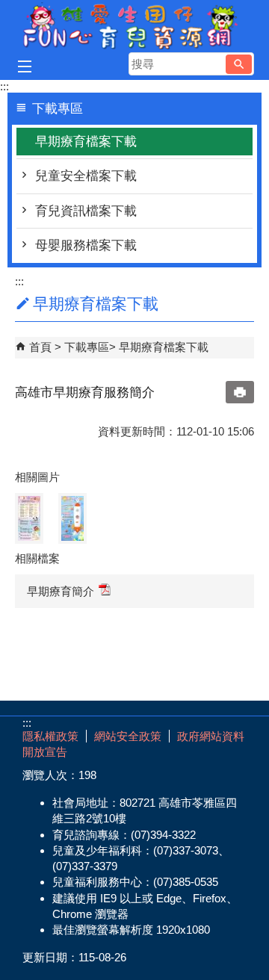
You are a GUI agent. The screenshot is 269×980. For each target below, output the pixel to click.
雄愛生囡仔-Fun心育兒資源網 (134, 25)
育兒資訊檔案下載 (86, 211)
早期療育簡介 (60, 591)
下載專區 (86, 347)
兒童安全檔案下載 (86, 176)
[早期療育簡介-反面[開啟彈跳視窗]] (29, 518)
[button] (239, 64)
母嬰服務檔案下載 (86, 245)
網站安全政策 (127, 736)
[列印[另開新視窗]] (240, 392)
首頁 (40, 347)
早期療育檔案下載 (86, 141)
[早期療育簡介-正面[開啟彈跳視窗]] (72, 518)
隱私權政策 (50, 736)
